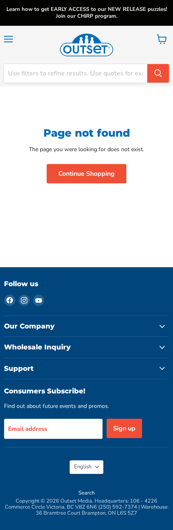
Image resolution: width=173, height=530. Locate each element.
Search (86, 493)
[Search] (158, 73)
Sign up (124, 428)
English (82, 466)
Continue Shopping (86, 173)
